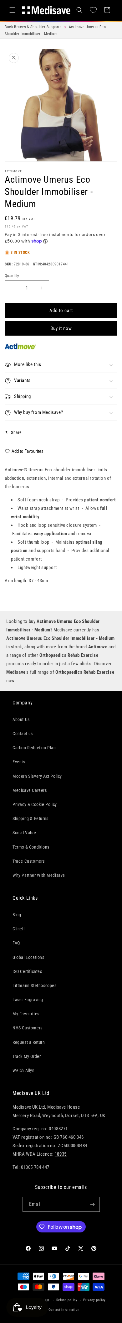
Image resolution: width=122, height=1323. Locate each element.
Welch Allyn (24, 1070)
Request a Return (29, 1042)
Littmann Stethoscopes (35, 985)
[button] (12, 10)
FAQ (16, 942)
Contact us (23, 733)
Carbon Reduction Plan (34, 747)
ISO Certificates (27, 971)
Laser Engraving (28, 999)
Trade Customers (29, 861)
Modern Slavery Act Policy (37, 776)
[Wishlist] (93, 10)
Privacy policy (94, 1300)
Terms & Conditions (31, 847)
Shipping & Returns (30, 818)
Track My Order (27, 1056)
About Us (21, 719)
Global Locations (28, 957)
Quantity (12, 275)
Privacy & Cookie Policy (35, 804)
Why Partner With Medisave (39, 875)
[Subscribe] (92, 1204)
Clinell (18, 928)
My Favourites (26, 1013)
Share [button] (16, 432)
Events (19, 761)
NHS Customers (28, 1027)
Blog (17, 914)
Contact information (63, 1310)
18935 (61, 1154)
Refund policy (67, 1300)
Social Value (24, 832)
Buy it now (61, 328)
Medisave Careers (30, 790)
